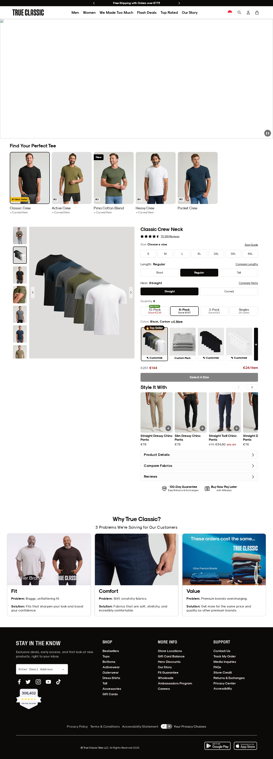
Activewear (111, 667)
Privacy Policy (77, 726)
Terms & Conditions (105, 726)
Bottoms (109, 662)
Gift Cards (110, 694)
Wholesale (165, 678)
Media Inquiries (224, 662)
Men (75, 12)
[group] (30, 183)
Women (89, 12)
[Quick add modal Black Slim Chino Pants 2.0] (202, 428)
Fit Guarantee (168, 672)
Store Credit (222, 672)
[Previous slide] (94, 3)
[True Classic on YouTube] (48, 681)
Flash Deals (146, 12)
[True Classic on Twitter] (28, 681)
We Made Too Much (116, 12)
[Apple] (245, 746)
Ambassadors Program (175, 683)
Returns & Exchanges (229, 678)
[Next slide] (179, 3)
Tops (106, 656)
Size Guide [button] (251, 244)
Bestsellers (111, 651)
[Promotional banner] (136, 79)
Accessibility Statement (140, 726)
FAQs (217, 667)
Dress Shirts (111, 678)
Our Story (190, 12)
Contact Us (221, 651)
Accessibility (222, 688)
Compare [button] (247, 264)
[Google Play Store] (217, 746)
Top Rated (169, 12)
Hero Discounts (169, 662)
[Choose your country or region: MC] (229, 12)
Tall (105, 683)
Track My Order (224, 656)
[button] (257, 12)
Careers (164, 689)
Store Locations (170, 651)
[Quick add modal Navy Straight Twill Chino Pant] (236, 428)
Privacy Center (224, 683)
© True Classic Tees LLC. (95, 747)
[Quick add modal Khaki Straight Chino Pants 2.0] (168, 428)
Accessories (112, 689)
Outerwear (111, 672)
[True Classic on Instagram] (38, 681)
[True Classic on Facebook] (19, 681)
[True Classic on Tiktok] (58, 681)
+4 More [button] (176, 321)
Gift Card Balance (171, 656)
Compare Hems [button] (248, 283)
